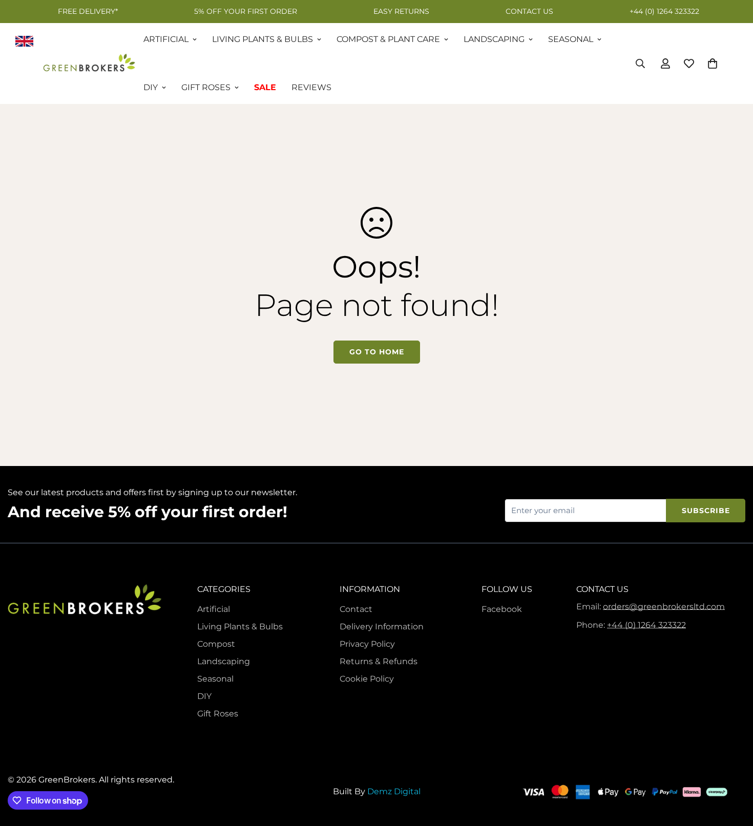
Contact (356, 609)
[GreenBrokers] (89, 63)
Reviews (311, 87)
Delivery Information (382, 626)
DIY (150, 87)
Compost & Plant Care (388, 39)
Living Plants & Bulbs (262, 39)
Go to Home (376, 351)
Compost (216, 644)
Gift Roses (206, 87)
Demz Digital (394, 791)
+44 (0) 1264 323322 (646, 625)
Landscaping (494, 39)
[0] (712, 63)
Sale (265, 87)
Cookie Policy (367, 679)
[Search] (640, 63)
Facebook (502, 609)
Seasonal (570, 39)
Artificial (166, 39)
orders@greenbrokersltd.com (664, 606)
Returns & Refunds (378, 661)
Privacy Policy (367, 644)
